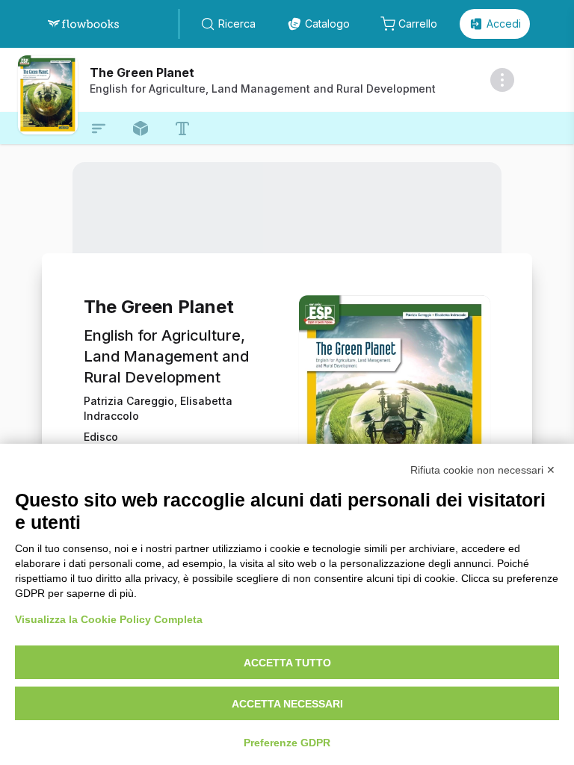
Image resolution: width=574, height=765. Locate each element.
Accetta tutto (287, 663)
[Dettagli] (502, 80)
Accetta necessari (287, 704)
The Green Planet (142, 72)
